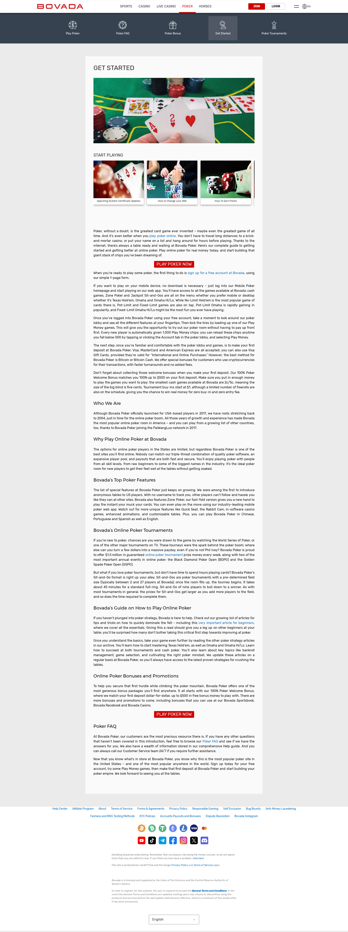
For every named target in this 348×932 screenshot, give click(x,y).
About (102, 808)
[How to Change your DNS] (172, 183)
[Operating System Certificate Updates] (118, 183)
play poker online (162, 236)
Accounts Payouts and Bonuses (180, 816)
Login (276, 6)
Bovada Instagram (246, 816)
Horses (205, 6)
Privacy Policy (178, 808)
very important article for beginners (226, 623)
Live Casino (166, 6)
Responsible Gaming (205, 808)
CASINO (144, 6)
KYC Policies (147, 816)
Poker (187, 6)
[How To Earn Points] (226, 183)
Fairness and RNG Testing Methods (112, 816)
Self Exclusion (232, 808)
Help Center (59, 808)
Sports (126, 6)
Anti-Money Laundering (281, 808)
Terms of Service (122, 808)
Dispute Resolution (218, 816)
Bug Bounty (253, 808)
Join (256, 6)
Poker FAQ (210, 741)
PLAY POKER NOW (174, 264)
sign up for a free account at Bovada (216, 273)
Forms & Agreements (150, 808)
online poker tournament (164, 555)
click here (198, 858)
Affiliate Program (83, 808)
